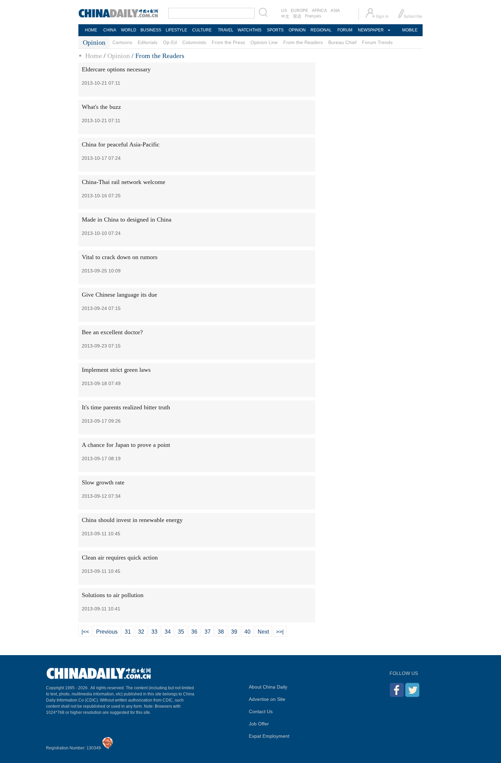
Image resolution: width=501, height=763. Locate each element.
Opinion (118, 55)
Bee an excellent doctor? (112, 332)
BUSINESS (150, 30)
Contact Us (261, 711)
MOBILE (410, 30)
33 (154, 632)
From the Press (228, 42)
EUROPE (299, 10)
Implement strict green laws (116, 369)
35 (181, 632)
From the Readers (303, 42)
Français (313, 16)
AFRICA (319, 10)
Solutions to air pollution (112, 595)
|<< (85, 632)
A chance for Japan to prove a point (126, 444)
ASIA (335, 10)
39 (234, 632)
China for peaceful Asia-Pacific (121, 144)
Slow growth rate (103, 482)
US (284, 10)
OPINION (297, 30)
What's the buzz (101, 106)
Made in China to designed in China (126, 219)
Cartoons (122, 42)
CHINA (109, 30)
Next (263, 632)
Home (93, 55)
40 (247, 632)
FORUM (344, 30)
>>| (280, 632)
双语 (297, 16)
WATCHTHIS (249, 30)
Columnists (194, 42)
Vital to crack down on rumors (119, 257)
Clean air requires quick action (120, 557)
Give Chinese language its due (119, 294)
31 (128, 632)
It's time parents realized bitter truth (126, 407)
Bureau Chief (342, 42)
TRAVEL (225, 30)
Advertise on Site (267, 699)
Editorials (147, 42)
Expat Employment (269, 736)
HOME (91, 30)
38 (221, 632)
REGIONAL (321, 30)
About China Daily (268, 687)
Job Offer (259, 723)
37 (207, 632)
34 (168, 632)
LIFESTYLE (176, 30)
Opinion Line (264, 42)
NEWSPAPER (370, 30)
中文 (285, 16)
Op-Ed (170, 42)
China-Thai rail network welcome (123, 182)
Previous (107, 632)
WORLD (128, 30)
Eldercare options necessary (116, 69)
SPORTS (275, 30)
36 (194, 632)
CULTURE (202, 30)
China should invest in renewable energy (132, 520)
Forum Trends (377, 42)
